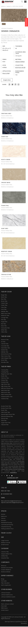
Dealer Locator (6, 533)
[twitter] (4, 475)
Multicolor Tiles (5, 315)
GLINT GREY (4, 228)
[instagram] (7, 475)
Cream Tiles (4, 303)
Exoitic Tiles (4, 376)
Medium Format (5, 542)
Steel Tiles (3, 420)
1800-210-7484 (5, 491)
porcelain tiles (14, 463)
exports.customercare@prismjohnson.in (12, 502)
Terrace (3, 518)
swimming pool (16, 467)
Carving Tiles (4, 370)
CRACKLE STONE (6, 274)
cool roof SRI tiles (13, 466)
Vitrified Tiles (4, 556)
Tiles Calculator (5, 583)
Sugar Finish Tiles (5, 422)
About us (3, 565)
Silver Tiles (4, 326)
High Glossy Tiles (5, 386)
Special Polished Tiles (7, 416)
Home (3, 6)
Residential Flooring (6, 522)
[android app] (11, 482)
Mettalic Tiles (4, 352)
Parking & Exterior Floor (7, 528)
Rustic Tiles (4, 410)
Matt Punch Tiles (5, 392)
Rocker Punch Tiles (6, 408)
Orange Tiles (4, 317)
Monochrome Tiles (6, 354)
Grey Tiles (3, 307)
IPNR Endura (4, 608)
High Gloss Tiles (5, 384)
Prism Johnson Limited (7, 604)
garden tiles (4, 469)
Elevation (3, 520)
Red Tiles (3, 324)
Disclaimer (24, 623)
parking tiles (7, 467)
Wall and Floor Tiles (6, 443)
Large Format (5, 540)
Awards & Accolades (7, 567)
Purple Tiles (4, 321)
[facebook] (2, 475)
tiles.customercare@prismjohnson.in (11, 501)
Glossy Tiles (4, 380)
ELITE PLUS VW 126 (18, 6)
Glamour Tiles (5, 378)
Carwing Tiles (4, 372)
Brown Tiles (4, 301)
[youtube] (12, 475)
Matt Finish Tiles (5, 390)
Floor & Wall (5, 73)
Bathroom (4, 516)
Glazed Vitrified (19, 62)
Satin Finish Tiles (5, 412)
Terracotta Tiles (5, 328)
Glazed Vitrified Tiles (6, 554)
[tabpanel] (14, 15)
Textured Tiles (4, 424)
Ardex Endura (4, 610)
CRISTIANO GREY (6, 113)
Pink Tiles (3, 319)
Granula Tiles (4, 382)
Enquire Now (26, 22)
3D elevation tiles (6, 459)
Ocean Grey (5, 205)
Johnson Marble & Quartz (8, 597)
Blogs (2, 579)
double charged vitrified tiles (16, 469)
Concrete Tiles (5, 346)
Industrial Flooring (6, 526)
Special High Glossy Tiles (8, 414)
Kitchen (3, 514)
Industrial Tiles (5, 558)
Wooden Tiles (5, 362)
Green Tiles (4, 305)
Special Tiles (4, 418)
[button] (22, 2)
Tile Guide (4, 581)
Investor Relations (6, 569)
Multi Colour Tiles (5, 313)
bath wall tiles (5, 463)
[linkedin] (9, 475)
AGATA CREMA (5, 159)
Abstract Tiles (5, 339)
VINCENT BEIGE (5, 182)
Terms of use (14, 621)
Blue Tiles (3, 299)
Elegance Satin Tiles (6, 374)
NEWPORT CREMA (6, 251)
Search (9, 6)
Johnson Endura (5, 593)
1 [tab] (14, 20)
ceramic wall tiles (19, 458)
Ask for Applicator (6, 585)
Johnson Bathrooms (7, 595)
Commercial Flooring (7, 524)
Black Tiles (4, 297)
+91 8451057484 (7, 494)
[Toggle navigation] (25, 1)
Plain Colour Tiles (5, 356)
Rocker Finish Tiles (6, 406)
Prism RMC (4, 606)
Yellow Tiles (4, 332)
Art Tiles (3, 341)
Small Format (5, 544)
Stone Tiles (4, 360)
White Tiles (4, 330)
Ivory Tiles (3, 309)
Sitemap (7, 621)
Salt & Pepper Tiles (6, 358)
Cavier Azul (4, 136)
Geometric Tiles (5, 348)
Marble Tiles (4, 350)
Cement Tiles (4, 343)
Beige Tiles (4, 295)
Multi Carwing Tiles (6, 394)
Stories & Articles (5, 572)
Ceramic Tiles (5, 552)
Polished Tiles (4, 398)
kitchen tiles (21, 461)
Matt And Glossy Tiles (7, 388)
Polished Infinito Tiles (6, 396)
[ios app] (21, 482)
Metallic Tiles (4, 311)
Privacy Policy (22, 621)
